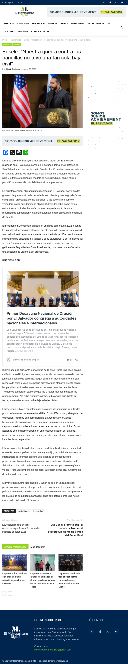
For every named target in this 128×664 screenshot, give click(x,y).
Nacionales (38, 23)
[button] (122, 28)
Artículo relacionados (15, 547)
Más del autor (37, 547)
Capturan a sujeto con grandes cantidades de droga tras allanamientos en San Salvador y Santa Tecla (42, 580)
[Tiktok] (110, 2)
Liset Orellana (13, 69)
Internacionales (58, 23)
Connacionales (40, 31)
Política (17, 44)
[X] (115, 3)
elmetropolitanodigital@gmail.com (52, 649)
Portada (9, 23)
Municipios (23, 23)
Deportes (9, 31)
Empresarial (77, 23)
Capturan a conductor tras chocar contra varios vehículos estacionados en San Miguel (69, 580)
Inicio (4, 39)
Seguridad (38, 511)
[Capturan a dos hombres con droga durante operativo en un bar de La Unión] (14, 562)
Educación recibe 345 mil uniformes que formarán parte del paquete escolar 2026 (21, 528)
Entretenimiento (97, 23)
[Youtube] (121, 2)
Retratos (23, 31)
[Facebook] (103, 2)
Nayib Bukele (24, 511)
